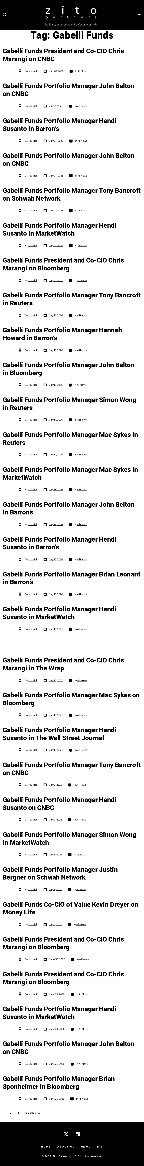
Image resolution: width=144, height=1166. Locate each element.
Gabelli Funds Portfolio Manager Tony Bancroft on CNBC (72, 769)
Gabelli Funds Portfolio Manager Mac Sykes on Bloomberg (71, 699)
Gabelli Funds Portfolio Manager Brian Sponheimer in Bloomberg (59, 1083)
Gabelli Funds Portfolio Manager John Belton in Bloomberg (69, 369)
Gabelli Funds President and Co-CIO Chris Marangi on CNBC (63, 55)
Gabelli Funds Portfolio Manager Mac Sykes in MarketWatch (70, 474)
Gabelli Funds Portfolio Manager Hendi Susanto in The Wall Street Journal (59, 734)
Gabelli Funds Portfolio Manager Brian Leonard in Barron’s (71, 578)
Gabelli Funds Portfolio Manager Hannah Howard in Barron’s (62, 334)
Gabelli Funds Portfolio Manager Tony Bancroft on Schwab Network (72, 194)
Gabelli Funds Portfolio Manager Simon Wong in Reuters (70, 404)
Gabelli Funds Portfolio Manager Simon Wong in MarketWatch (70, 839)
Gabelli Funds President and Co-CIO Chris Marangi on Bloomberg (63, 264)
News (86, 1146)
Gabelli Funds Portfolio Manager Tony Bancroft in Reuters (72, 299)
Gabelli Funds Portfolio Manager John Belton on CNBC (69, 90)
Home (46, 1146)
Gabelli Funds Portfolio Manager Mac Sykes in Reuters (70, 439)
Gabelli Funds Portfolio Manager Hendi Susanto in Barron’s (59, 125)
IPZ (100, 1146)
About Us (66, 1146)
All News (82, 71)
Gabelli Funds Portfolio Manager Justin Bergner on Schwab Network (60, 874)
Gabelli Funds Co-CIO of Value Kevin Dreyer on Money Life (70, 908)
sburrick (32, 71)
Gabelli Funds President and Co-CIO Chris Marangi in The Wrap (63, 664)
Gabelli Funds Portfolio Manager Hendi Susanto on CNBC (59, 804)
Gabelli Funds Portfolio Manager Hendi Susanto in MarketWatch (59, 229)
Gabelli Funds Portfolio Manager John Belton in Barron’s (69, 508)
